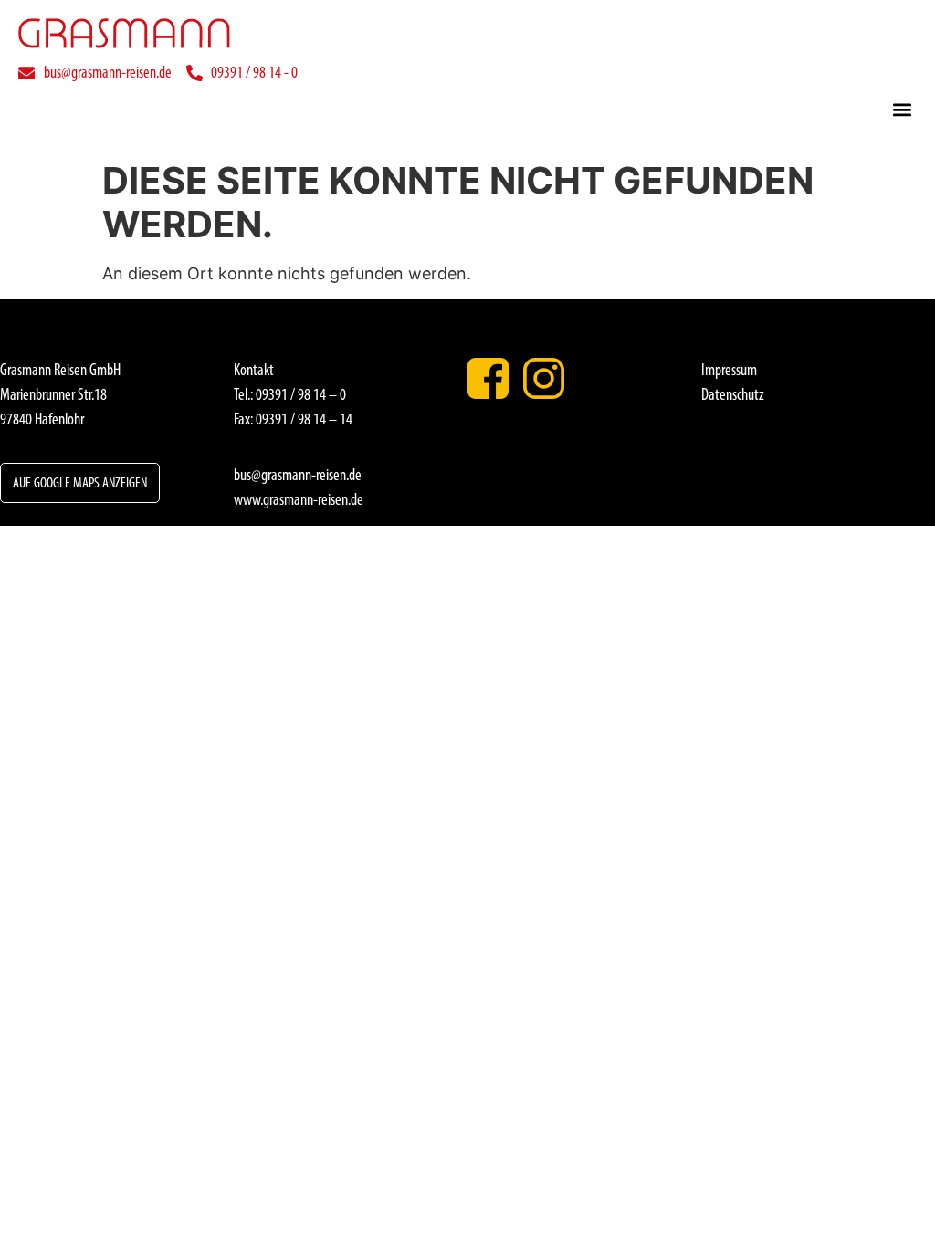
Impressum (729, 370)
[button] (902, 109)
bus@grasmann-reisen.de (298, 475)
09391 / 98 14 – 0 (301, 394)
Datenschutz (732, 394)
